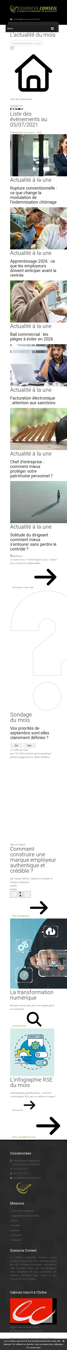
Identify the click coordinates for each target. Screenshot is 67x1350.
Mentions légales (36, 1338)
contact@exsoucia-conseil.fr (26, 19)
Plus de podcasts (21, 915)
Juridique (15, 1230)
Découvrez (18, 1110)
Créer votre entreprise (22, 1210)
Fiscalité (15, 1225)
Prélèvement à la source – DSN (26, 132)
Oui (16, 745)
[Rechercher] (12, 48)
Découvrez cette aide (23, 587)
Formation (16, 1235)
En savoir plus (34, 1347)
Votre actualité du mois (24, 1136)
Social (14, 1220)
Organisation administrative (25, 1215)
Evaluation (16, 1239)
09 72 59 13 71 (20, 1168)
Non (29, 745)
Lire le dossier (19, 1025)
